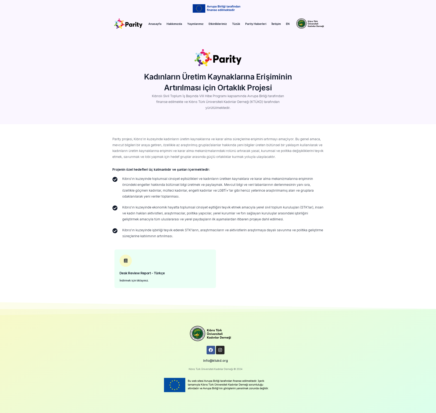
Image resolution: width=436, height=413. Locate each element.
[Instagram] (220, 350)
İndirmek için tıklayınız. (134, 280)
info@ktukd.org (215, 361)
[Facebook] (211, 350)
